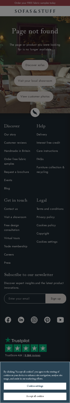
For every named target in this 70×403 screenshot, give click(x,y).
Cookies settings (35, 386)
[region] (35, 382)
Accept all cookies (35, 396)
